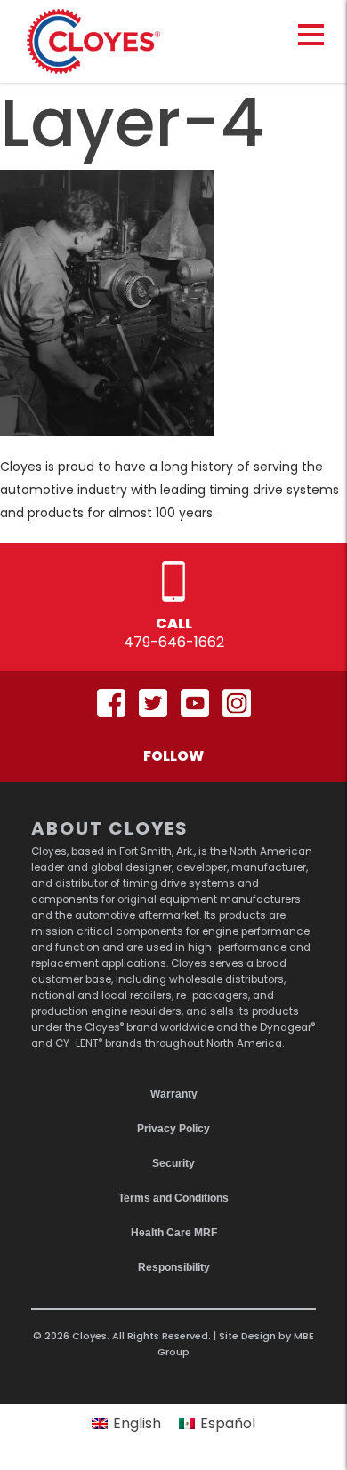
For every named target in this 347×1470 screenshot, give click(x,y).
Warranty (174, 1094)
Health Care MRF (174, 1232)
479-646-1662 (174, 642)
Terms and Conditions (173, 1198)
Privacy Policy (173, 1128)
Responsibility (174, 1267)
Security (173, 1163)
